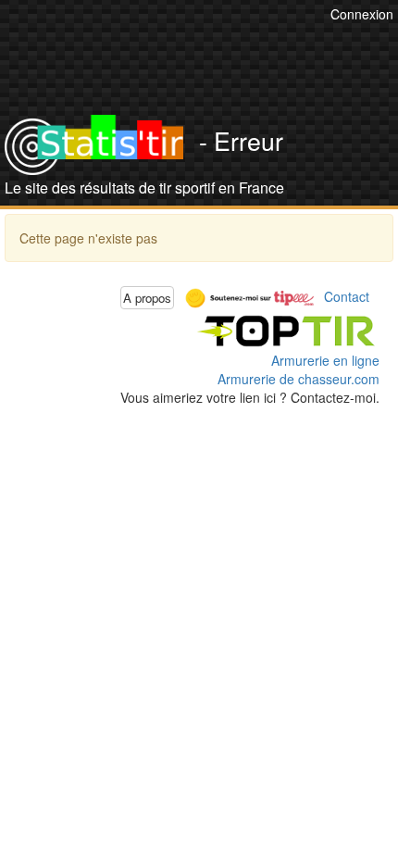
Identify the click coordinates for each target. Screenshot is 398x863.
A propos (147, 297)
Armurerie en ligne (325, 360)
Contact (346, 295)
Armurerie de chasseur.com (298, 378)
